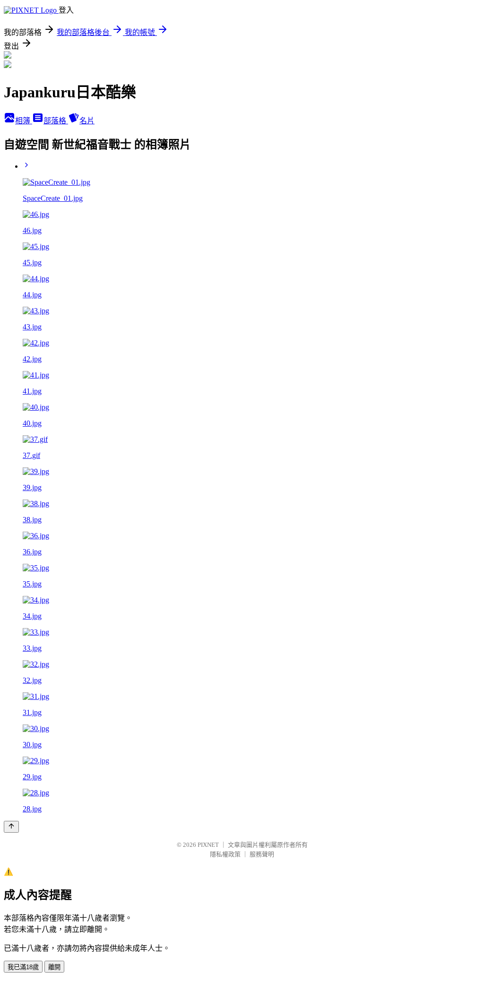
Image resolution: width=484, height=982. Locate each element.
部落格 (55, 121)
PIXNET (208, 844)
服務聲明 (262, 854)
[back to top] (11, 827)
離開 (54, 967)
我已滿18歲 (23, 967)
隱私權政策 (225, 854)
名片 (87, 121)
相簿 (23, 121)
